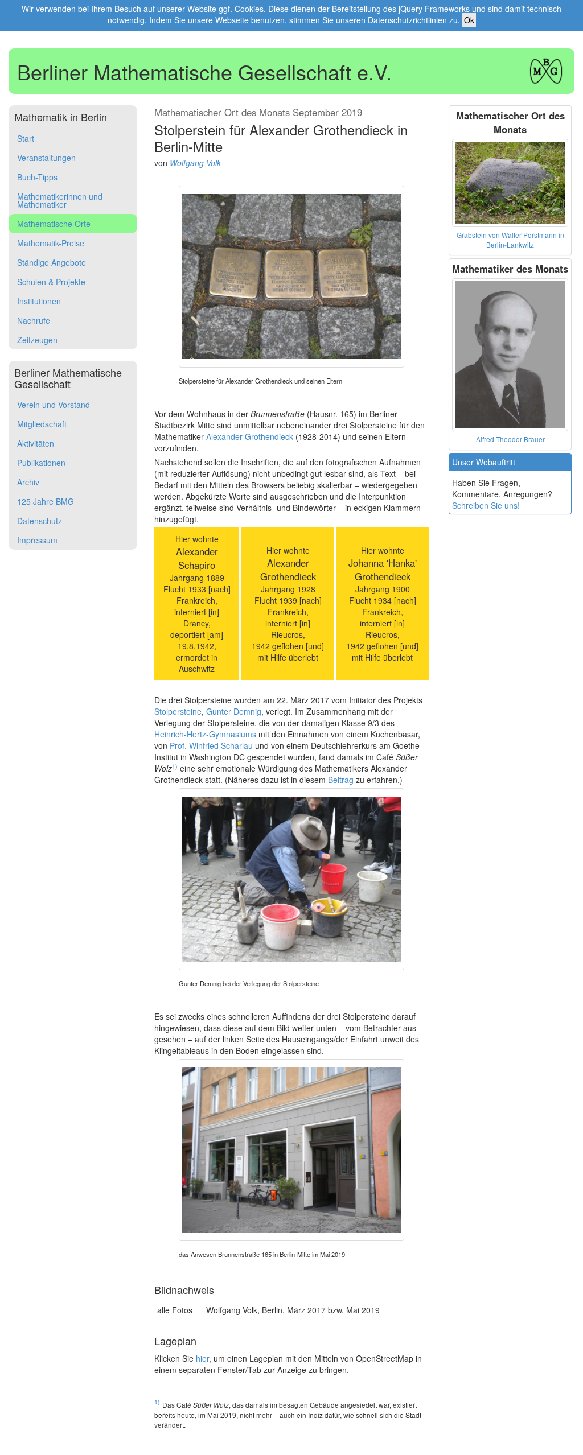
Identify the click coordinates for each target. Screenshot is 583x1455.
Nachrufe (33, 320)
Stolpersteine (178, 711)
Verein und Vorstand (53, 404)
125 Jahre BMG (45, 501)
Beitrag (341, 779)
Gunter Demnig (233, 711)
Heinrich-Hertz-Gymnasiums (205, 734)
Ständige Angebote (51, 262)
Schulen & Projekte (51, 281)
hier (202, 1358)
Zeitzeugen (37, 339)
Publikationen (41, 462)
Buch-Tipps (37, 177)
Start (25, 138)
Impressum (37, 540)
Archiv (28, 482)
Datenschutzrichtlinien (407, 20)
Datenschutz (39, 520)
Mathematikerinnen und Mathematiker (59, 200)
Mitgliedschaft (42, 424)
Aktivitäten (35, 443)
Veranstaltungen (46, 157)
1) (175, 766)
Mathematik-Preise (50, 243)
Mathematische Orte (54, 223)
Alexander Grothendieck (249, 436)
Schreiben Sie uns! (486, 505)
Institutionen (39, 301)
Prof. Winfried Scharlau (211, 745)
